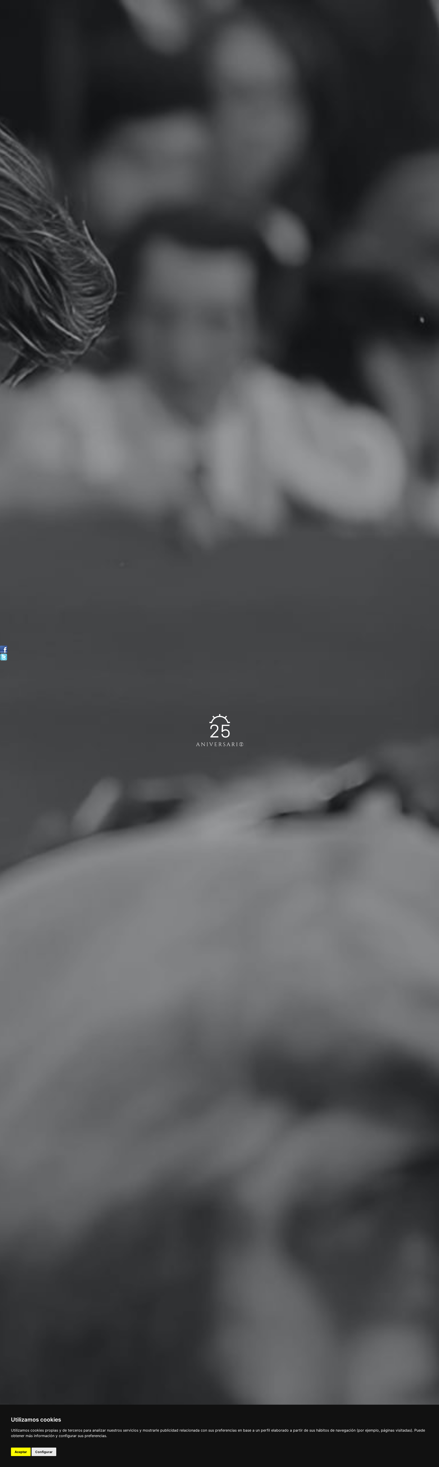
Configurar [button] (44, 1452)
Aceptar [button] (21, 1452)
